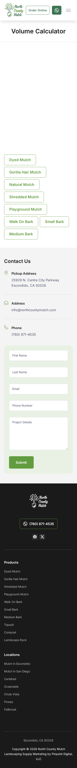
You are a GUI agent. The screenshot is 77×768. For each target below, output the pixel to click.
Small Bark (54, 221)
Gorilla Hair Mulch (25, 172)
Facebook (35, 537)
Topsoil (9, 624)
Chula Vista (11, 694)
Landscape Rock (15, 640)
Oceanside (11, 686)
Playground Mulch (25, 209)
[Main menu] (68, 10)
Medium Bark (21, 234)
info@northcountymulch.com (33, 310)
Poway (8, 702)
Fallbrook (10, 709)
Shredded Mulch (24, 197)
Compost (10, 632)
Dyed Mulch (20, 160)
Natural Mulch (21, 184)
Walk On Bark (21, 221)
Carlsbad (10, 679)
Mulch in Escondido (17, 663)
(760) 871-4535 (23, 334)
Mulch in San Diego (17, 671)
